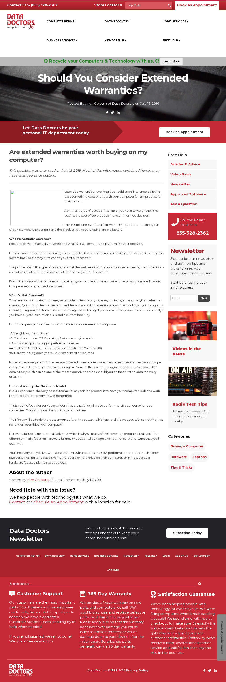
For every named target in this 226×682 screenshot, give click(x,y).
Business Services (62, 40)
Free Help (171, 40)
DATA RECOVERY (55, 556)
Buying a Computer (187, 446)
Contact (17, 502)
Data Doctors (21, 670)
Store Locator (107, 5)
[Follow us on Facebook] (107, 113)
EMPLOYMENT (201, 556)
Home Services (175, 21)
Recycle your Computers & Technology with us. (114, 61)
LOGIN (166, 556)
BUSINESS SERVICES (106, 556)
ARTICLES (113, 570)
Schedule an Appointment (57, 502)
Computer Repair (61, 21)
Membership (115, 40)
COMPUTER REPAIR (28, 556)
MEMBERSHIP (131, 556)
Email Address (182, 287)
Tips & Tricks (181, 467)
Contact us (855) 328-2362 (32, 5)
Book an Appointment (197, 5)
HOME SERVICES (79, 556)
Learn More (171, 61)
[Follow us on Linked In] (118, 113)
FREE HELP (151, 556)
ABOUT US (181, 556)
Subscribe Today (187, 533)
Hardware (179, 457)
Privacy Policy (137, 670)
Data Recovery (117, 21)
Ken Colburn (97, 103)
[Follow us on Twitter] (112, 113)
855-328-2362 (192, 233)
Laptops (200, 457)
